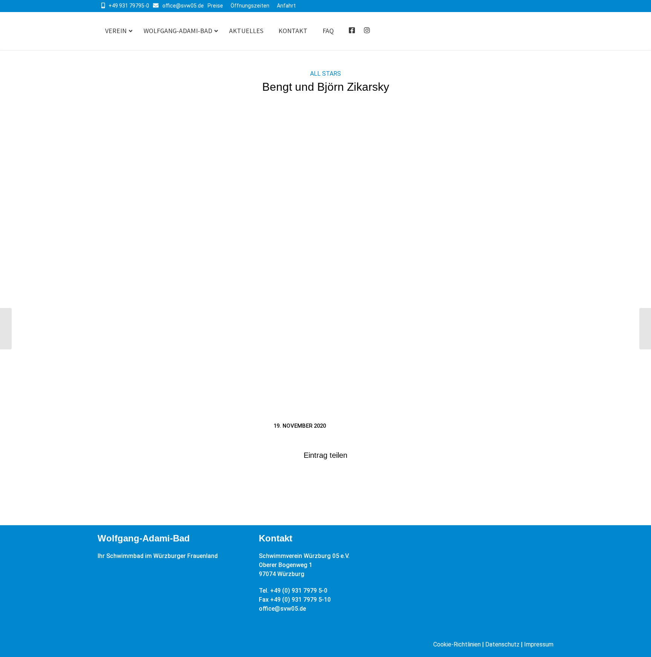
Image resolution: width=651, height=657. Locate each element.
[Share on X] (325, 479)
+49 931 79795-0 (128, 6)
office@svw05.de (183, 6)
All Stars (325, 73)
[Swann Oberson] (645, 328)
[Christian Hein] (6, 328)
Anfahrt (286, 6)
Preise (215, 6)
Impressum (538, 644)
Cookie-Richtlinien (457, 644)
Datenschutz (502, 644)
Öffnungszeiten (250, 6)
